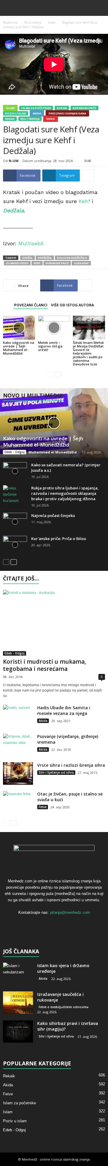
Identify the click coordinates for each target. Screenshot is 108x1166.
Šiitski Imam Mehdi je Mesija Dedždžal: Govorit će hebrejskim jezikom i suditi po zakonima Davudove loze (88, 353)
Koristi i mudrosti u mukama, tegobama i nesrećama (44, 665)
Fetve (42, 807)
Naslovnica (10, 22)
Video (52, 22)
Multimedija (32, 22)
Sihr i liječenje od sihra (56, 772)
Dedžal (27, 258)
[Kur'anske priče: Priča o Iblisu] (15, 545)
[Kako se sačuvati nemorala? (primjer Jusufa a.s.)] (15, 471)
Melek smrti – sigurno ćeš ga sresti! (50, 346)
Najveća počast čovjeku (53, 515)
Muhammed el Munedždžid (52, 452)
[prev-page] (50, 374)
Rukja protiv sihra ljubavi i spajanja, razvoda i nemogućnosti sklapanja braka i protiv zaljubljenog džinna (65, 493)
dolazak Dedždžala (72, 258)
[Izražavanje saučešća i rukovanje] (18, 1002)
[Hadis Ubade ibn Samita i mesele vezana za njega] (18, 716)
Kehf (84, 201)
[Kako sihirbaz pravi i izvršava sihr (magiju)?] (18, 1031)
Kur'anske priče (84, 108)
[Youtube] (66, 924)
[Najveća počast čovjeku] (15, 522)
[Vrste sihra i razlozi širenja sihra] (18, 773)
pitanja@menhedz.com (70, 912)
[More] (88, 176)
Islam (10, 108)
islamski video (17, 263)
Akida (37, 113)
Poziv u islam (15, 113)
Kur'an (62, 108)
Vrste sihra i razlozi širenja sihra (71, 765)
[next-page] (58, 374)
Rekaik (10, 119)
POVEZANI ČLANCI (30, 305)
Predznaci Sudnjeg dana (67, 113)
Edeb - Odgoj (14, 452)
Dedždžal (45, 258)
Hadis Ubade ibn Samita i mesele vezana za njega (63, 710)
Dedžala (13, 210)
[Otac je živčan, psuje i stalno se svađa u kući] (18, 802)
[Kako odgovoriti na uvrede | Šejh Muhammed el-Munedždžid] (19, 328)
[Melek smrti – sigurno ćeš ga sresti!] (54, 328)
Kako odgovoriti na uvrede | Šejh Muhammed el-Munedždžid (18, 348)
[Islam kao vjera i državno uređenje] (18, 974)
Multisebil (31, 243)
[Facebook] (42, 924)
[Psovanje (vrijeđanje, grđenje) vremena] (18, 745)
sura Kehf (81, 263)
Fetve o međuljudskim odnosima (63, 1007)
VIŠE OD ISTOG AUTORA (72, 305)
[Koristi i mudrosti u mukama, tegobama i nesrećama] (54, 623)
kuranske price (57, 263)
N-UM (14, 160)
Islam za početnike (36, 108)
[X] (55, 924)
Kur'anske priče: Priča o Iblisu (58, 538)
